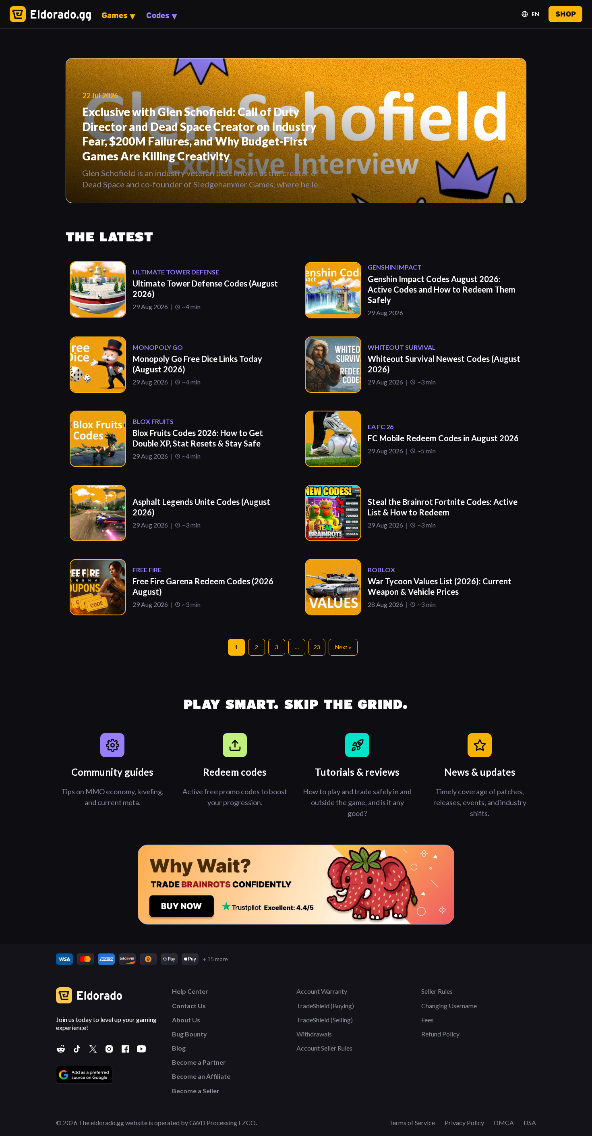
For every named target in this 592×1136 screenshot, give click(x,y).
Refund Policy (440, 1034)
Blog (179, 1048)
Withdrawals (314, 1034)
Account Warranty (321, 991)
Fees (427, 1020)
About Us (186, 1020)
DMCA (504, 1122)
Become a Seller (195, 1090)
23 (317, 647)
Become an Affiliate (201, 1076)
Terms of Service (412, 1122)
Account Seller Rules (324, 1048)
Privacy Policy (464, 1122)
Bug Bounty (189, 1034)
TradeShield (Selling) (324, 1020)
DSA (530, 1122)
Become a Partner (199, 1062)
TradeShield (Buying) (325, 1005)
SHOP (565, 14)
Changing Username (449, 1005)
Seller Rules (437, 991)
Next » (343, 647)
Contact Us (189, 1005)
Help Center (190, 991)
